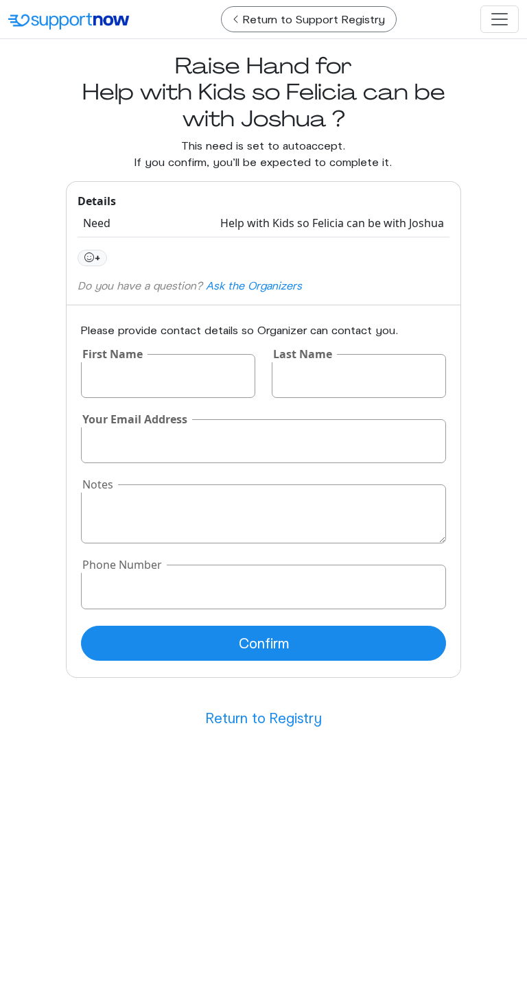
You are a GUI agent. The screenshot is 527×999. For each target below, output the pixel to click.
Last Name (302, 354)
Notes (97, 484)
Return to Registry (264, 717)
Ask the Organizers (254, 285)
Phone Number (122, 564)
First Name (112, 354)
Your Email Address (134, 419)
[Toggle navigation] (499, 19)
